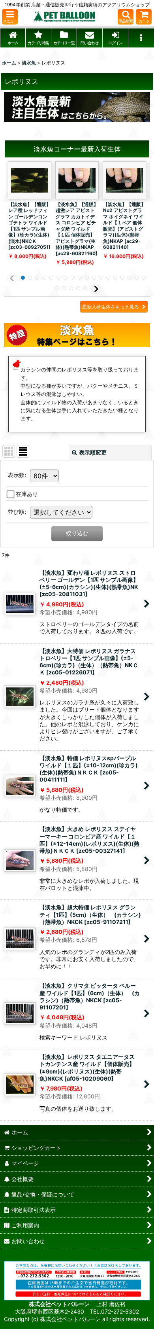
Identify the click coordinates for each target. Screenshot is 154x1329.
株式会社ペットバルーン (60, 1304)
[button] (10, 17)
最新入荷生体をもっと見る (111, 307)
